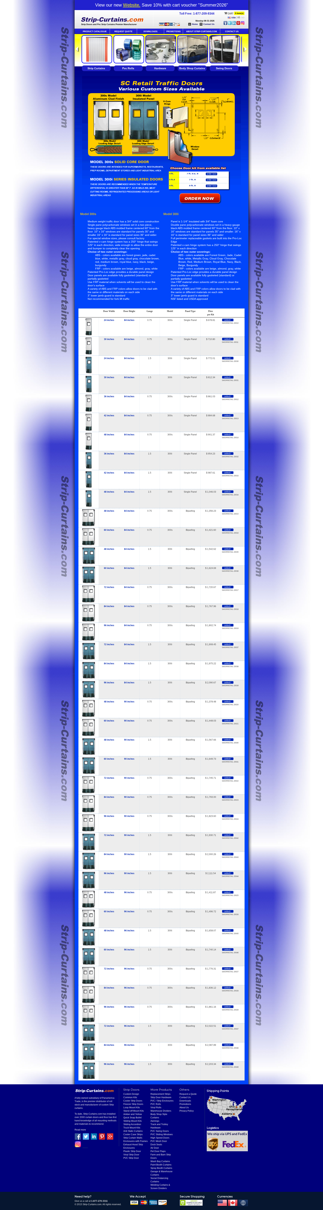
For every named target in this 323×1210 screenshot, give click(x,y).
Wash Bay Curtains (160, 1161)
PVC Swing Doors (159, 1131)
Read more (80, 1129)
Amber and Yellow (132, 1114)
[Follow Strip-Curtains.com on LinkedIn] (234, 24)
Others (184, 1089)
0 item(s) (239, 13)
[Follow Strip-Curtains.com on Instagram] (242, 24)
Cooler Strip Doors (132, 1100)
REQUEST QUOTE (123, 31)
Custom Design (131, 1094)
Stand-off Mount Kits (133, 1111)
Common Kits (130, 1097)
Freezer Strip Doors (133, 1104)
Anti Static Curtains (133, 1131)
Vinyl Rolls (155, 1107)
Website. (131, 4)
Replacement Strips (160, 1094)
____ (85, 1146)
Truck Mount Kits (131, 1127)
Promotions (185, 1104)
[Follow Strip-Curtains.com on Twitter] (230, 24)
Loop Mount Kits (131, 1107)
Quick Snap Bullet (132, 1117)
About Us (184, 1107)
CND (242, 17)
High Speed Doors (159, 1138)
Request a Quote (188, 1094)
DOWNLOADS (150, 31)
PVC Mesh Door (158, 1141)
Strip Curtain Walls (132, 1138)
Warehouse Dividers (160, 1111)
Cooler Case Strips (133, 1134)
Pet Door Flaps (158, 1151)
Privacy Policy (186, 1111)
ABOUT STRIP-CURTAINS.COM (201, 31)
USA (233, 17)
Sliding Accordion (132, 1124)
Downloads (185, 1100)
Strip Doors (131, 1089)
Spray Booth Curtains (161, 1168)
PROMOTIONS (173, 31)
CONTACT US (232, 31)
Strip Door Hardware (160, 1097)
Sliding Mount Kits (132, 1121)
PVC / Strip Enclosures (161, 1100)
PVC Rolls (155, 1104)
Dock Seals (156, 1144)
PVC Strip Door (131, 1158)
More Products (161, 1089)
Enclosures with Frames (135, 1141)
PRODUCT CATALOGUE (95, 31)
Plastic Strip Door (132, 1151)
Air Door (154, 1148)
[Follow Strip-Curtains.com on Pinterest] (238, 24)
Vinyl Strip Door (131, 1154)
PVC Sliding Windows (161, 1134)
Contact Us (208, 24)
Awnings (154, 1121)
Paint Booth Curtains (160, 1164)
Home (195, 24)
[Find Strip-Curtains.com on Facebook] (225, 24)
